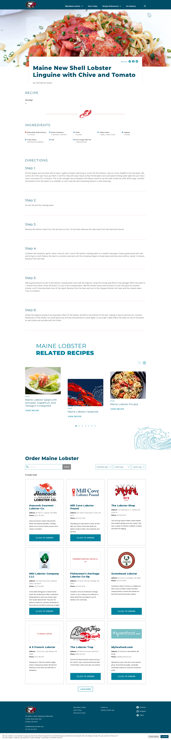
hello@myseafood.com (124, 657)
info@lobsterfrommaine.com (34, 726)
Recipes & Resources (111, 6)
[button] (139, 363)
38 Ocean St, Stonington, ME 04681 (129, 578)
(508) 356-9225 (80, 654)
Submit (66, 467)
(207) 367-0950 (121, 581)
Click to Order (44, 538)
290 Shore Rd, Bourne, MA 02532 (87, 651)
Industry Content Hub (107, 710)
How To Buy (92, 6)
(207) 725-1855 (39, 515)
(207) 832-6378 (80, 586)
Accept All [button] (164, 736)
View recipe (32, 410)
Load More (85, 689)
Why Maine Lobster (72, 6)
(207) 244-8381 (39, 586)
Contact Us (104, 707)
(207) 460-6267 (39, 657)
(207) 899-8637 (121, 515)
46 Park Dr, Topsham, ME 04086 (46, 513)
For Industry (131, 6)
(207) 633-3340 (80, 518)
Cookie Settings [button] (153, 736)
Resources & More (79, 713)
